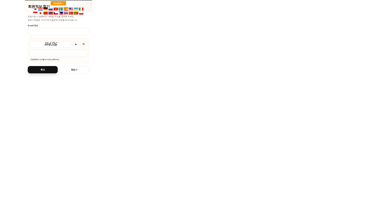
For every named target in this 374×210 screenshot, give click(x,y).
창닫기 (74, 69)
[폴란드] (81, 13)
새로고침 (83, 44)
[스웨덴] (61, 9)
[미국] (71, 9)
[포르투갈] (76, 13)
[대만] (51, 13)
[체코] (56, 13)
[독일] (45, 9)
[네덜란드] (40, 9)
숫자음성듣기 (76, 44)
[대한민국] (35, 9)
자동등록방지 (58, 39)
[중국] (45, 13)
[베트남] (56, 9)
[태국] (66, 13)
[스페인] (66, 9)
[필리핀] (61, 13)
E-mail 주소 (33, 25)
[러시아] (51, 9)
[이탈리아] (81, 9)
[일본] (40, 13)
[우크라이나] (76, 9)
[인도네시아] (35, 13)
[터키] (71, 13)
